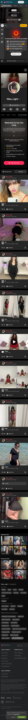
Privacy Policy (4, 652)
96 (4, 395)
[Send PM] (24, 109)
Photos (22, 5)
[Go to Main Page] (8, 2)
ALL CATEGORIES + (17, 638)
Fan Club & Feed (22, 115)
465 (5, 472)
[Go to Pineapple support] (2, 702)
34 (4, 209)
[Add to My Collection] (25, 209)
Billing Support (4, 676)
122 (4, 433)
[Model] (25, 70)
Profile (2, 115)
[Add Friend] (17, 109)
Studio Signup (17, 655)
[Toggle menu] (1, 2)
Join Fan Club (15, 163)
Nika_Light (8, 176)
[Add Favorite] (2, 25)
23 (4, 247)
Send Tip (10, 209)
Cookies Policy (4, 661)
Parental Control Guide (6, 663)
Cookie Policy (16, 714)
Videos (16, 5)
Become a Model (18, 652)
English (20, 645)
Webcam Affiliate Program (20, 658)
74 (4, 324)
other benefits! (19, 51)
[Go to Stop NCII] (10, 702)
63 (4, 356)
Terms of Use (4, 655)
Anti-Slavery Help (5, 666)
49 (4, 286)
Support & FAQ (4, 674)
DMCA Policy (4, 658)
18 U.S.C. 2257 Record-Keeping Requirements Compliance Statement (11, 707)
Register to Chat (16, 54)
